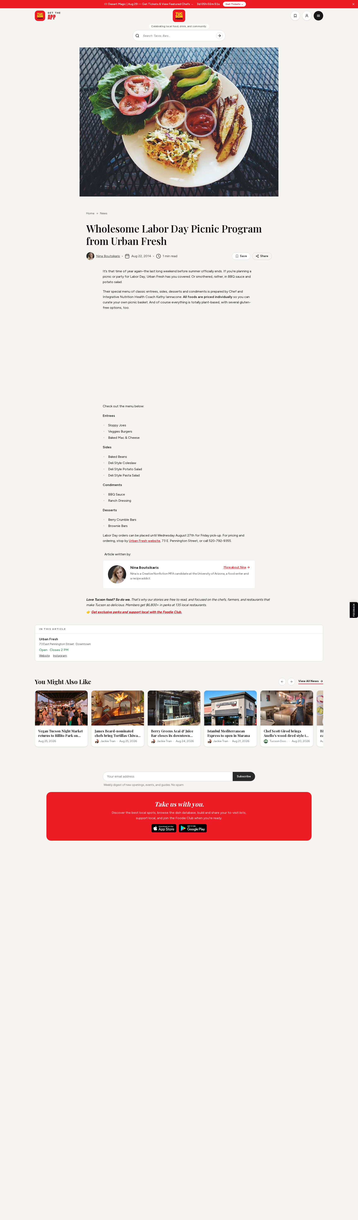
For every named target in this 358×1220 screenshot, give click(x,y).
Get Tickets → (234, 4)
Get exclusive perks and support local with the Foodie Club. (136, 612)
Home (90, 213)
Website (44, 655)
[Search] (219, 36)
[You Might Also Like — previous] (282, 681)
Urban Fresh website (144, 541)
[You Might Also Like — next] (291, 681)
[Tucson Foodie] (179, 16)
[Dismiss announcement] (353, 4)
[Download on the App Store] (163, 828)
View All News (308, 681)
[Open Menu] (318, 15)
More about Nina (235, 567)
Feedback (353, 610)
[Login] (307, 15)
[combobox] (177, 36)
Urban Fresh (48, 639)
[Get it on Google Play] (193, 828)
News (103, 213)
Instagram (60, 655)
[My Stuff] (295, 15)
